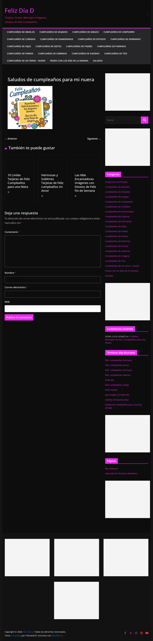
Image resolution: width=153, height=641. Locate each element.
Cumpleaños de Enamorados (56, 39)
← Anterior (11, 138)
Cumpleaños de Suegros (86, 53)
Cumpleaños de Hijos (19, 46)
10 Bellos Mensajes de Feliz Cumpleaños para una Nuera (125, 339)
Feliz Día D (19, 10)
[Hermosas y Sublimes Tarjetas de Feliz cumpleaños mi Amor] (52, 157)
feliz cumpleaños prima (117, 365)
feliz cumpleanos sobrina (117, 375)
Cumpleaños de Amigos (85, 32)
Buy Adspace (111, 468)
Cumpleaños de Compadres (119, 32)
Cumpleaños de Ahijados (53, 32)
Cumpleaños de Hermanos (125, 39)
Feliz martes (111, 389)
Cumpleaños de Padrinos (111, 46)
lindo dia (109, 380)
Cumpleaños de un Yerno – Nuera (26, 60)
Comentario (12, 232)
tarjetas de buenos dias (117, 399)
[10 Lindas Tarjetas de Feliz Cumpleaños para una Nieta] (19, 157)
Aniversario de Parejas (116, 182)
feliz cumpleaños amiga (117, 384)
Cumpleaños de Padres (79, 46)
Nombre (10, 272)
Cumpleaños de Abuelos (21, 32)
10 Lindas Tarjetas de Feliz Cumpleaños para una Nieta (19, 181)
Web (7, 301)
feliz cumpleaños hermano (118, 370)
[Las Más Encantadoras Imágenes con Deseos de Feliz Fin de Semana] (86, 157)
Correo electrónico (16, 287)
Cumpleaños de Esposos (92, 39)
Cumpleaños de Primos (20, 53)
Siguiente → (94, 138)
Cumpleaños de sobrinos (52, 53)
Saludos (97, 60)
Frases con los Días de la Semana (69, 60)
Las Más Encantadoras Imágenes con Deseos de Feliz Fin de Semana (85, 183)
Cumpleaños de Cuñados (21, 39)
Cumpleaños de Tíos (115, 53)
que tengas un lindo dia (117, 394)
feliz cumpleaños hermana (118, 360)
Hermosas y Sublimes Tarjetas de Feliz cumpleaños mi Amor (52, 183)
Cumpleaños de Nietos (48, 46)
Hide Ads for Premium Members (121, 473)
